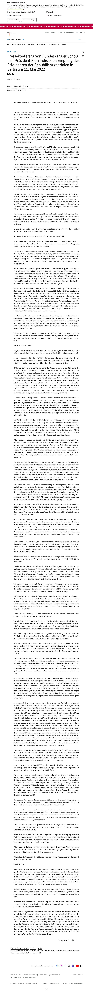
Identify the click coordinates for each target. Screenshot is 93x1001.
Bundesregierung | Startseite (20, 948)
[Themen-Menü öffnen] (23, 39)
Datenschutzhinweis (69, 32)
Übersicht (64, 983)
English (47, 32)
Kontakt (60, 32)
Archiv (40, 948)
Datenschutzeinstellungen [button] (75, 983)
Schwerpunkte (42, 44)
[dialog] (46, 12)
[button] (85, 32)
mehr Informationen (15, 16)
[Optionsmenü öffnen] (83, 59)
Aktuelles (31, 44)
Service (64, 44)
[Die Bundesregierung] (11, 34)
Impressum (45, 983)
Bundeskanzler (54, 44)
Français (53, 32)
